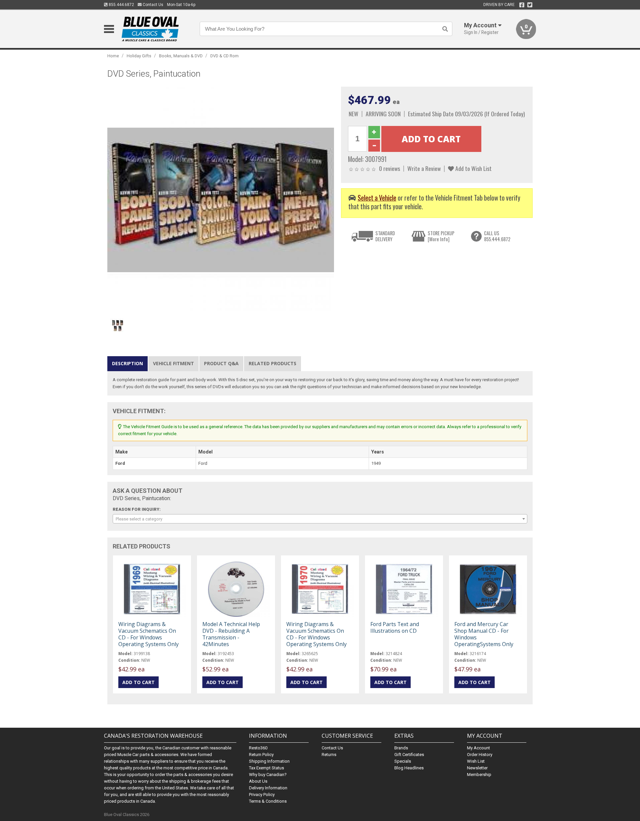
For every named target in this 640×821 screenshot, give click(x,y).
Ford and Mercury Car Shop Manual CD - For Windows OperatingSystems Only (483, 634)
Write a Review (424, 168)
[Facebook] (521, 5)
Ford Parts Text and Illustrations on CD (394, 627)
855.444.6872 (121, 4)
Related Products (272, 363)
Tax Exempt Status (266, 767)
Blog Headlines (409, 767)
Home (113, 55)
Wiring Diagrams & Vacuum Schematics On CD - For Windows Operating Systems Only (148, 634)
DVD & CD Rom (224, 55)
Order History (479, 754)
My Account (478, 747)
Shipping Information (269, 761)
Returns (329, 754)
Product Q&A (221, 363)
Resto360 (258, 747)
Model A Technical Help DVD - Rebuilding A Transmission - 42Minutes (231, 634)
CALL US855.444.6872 (497, 236)
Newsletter (477, 767)
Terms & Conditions (268, 801)
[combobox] (320, 518)
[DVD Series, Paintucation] (220, 199)
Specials (402, 761)
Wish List (476, 761)
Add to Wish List (473, 168)
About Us (258, 781)
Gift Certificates (409, 754)
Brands (401, 747)
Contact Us (152, 4)
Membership (479, 774)
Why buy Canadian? (268, 774)
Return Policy (261, 754)
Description (127, 363)
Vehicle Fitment (173, 363)
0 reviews (389, 168)
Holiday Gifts (139, 55)
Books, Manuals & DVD (181, 55)
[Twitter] (529, 5)
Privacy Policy (262, 794)
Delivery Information (268, 787)
